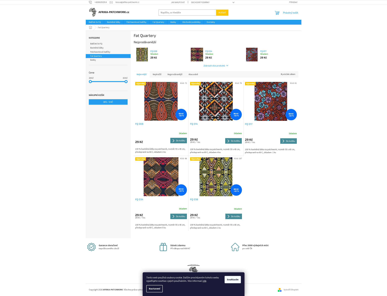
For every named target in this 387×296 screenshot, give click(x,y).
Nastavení (154, 288)
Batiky (93, 60)
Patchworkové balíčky (100, 51)
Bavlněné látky (97, 47)
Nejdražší (157, 74)
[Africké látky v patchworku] (193, 271)
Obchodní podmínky (200, 2)
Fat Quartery (96, 56)
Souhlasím (233, 279)
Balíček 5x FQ (96, 43)
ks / (108, 102)
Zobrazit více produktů (214, 65)
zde (204, 281)
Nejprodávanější (175, 74)
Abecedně (193, 74)
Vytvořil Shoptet (291, 289)
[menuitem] (95, 22)
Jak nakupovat (178, 2)
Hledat (222, 12)
